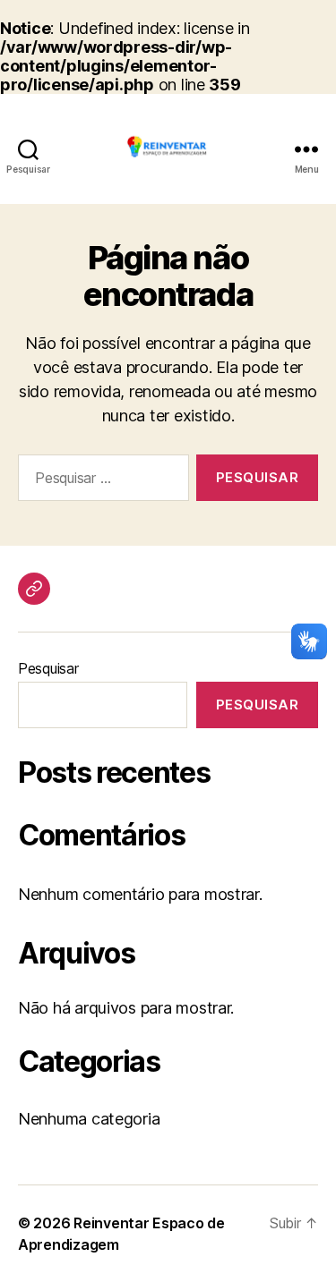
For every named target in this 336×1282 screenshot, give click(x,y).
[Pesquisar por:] (100, 481)
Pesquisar (48, 668)
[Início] (34, 589)
